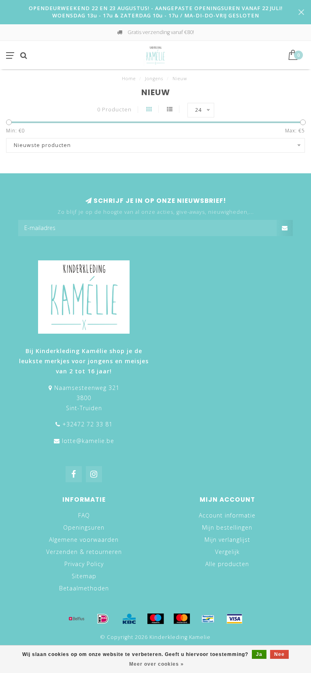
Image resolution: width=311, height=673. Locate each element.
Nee (279, 654)
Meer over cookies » (156, 664)
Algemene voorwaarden (84, 539)
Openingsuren (83, 527)
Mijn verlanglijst (227, 539)
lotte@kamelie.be (88, 441)
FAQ (84, 515)
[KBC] (129, 619)
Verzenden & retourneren (84, 552)
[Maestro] (155, 619)
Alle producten (227, 564)
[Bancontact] (208, 619)
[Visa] (234, 619)
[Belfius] (76, 619)
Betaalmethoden (84, 588)
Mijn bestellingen (227, 527)
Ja (259, 654)
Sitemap (84, 576)
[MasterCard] (182, 619)
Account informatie (227, 515)
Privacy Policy (84, 564)
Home (129, 78)
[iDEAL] (103, 619)
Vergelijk (227, 552)
